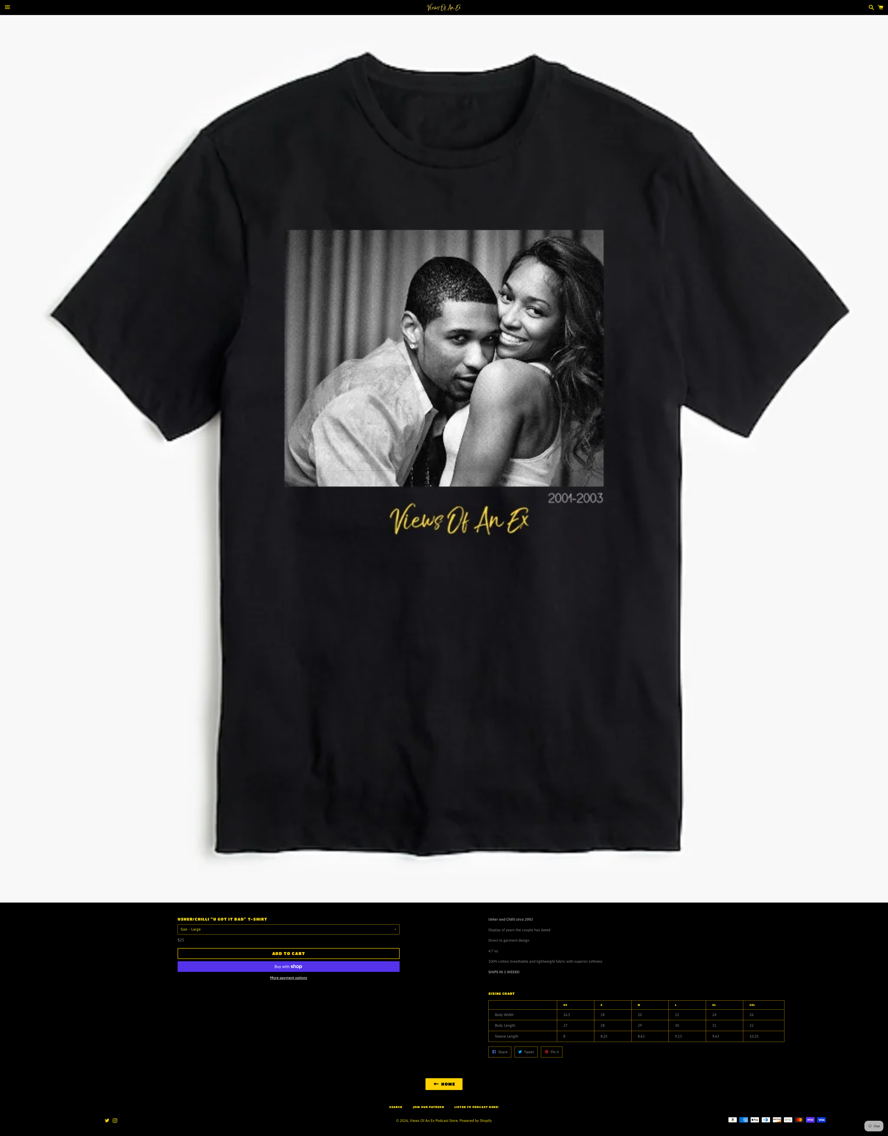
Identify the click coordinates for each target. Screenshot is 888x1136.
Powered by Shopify (475, 1120)
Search (395, 1106)
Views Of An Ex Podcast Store (434, 1120)
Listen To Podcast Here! (476, 1106)
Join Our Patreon (428, 1106)
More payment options (288, 978)
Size (184, 929)
